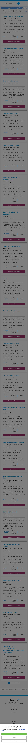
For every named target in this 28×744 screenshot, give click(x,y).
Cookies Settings (13, 740)
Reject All (14, 737)
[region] (14, 734)
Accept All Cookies (14, 734)
